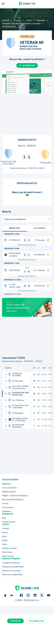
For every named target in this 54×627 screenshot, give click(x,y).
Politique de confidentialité (13, 567)
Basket (5, 532)
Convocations (7, 507)
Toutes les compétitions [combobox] (15, 219)
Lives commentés (9, 488)
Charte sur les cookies (11, 571)
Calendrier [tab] (39, 228)
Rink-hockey (7, 552)
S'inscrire (15, 621)
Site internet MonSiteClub (12, 499)
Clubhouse (6, 511)
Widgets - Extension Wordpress (15, 495)
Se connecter (36, 621)
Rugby (4, 540)
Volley (4, 544)
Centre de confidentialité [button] (12, 574)
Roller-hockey (8, 556)
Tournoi (5, 503)
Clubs (29, 20)
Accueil (5, 20)
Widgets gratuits (8, 492)
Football (17, 20)
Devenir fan (29, 65)
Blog (4, 518)
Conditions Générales (11, 563)
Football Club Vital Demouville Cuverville (21, 23)
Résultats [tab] (14, 228)
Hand (4, 536)
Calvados (40, 20)
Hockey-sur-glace (9, 548)
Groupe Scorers (8, 522)
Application (6, 484)
